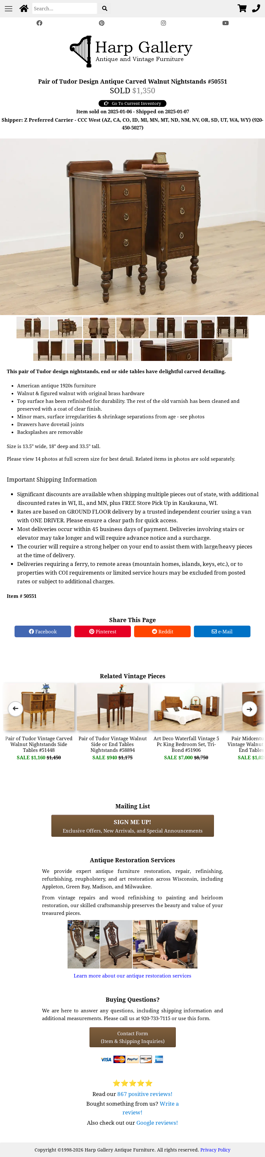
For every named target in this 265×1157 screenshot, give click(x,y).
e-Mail (225, 631)
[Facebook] (39, 23)
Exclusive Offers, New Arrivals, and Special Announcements (133, 826)
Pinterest (105, 631)
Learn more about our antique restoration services (132, 975)
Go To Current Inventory (136, 103)
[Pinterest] (101, 23)
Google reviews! (157, 1122)
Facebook (45, 631)
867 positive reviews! (145, 1094)
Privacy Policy (215, 1150)
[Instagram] (163, 23)
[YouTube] (226, 23)
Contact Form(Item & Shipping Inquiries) (132, 1037)
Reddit (165, 631)
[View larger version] (132, 226)
